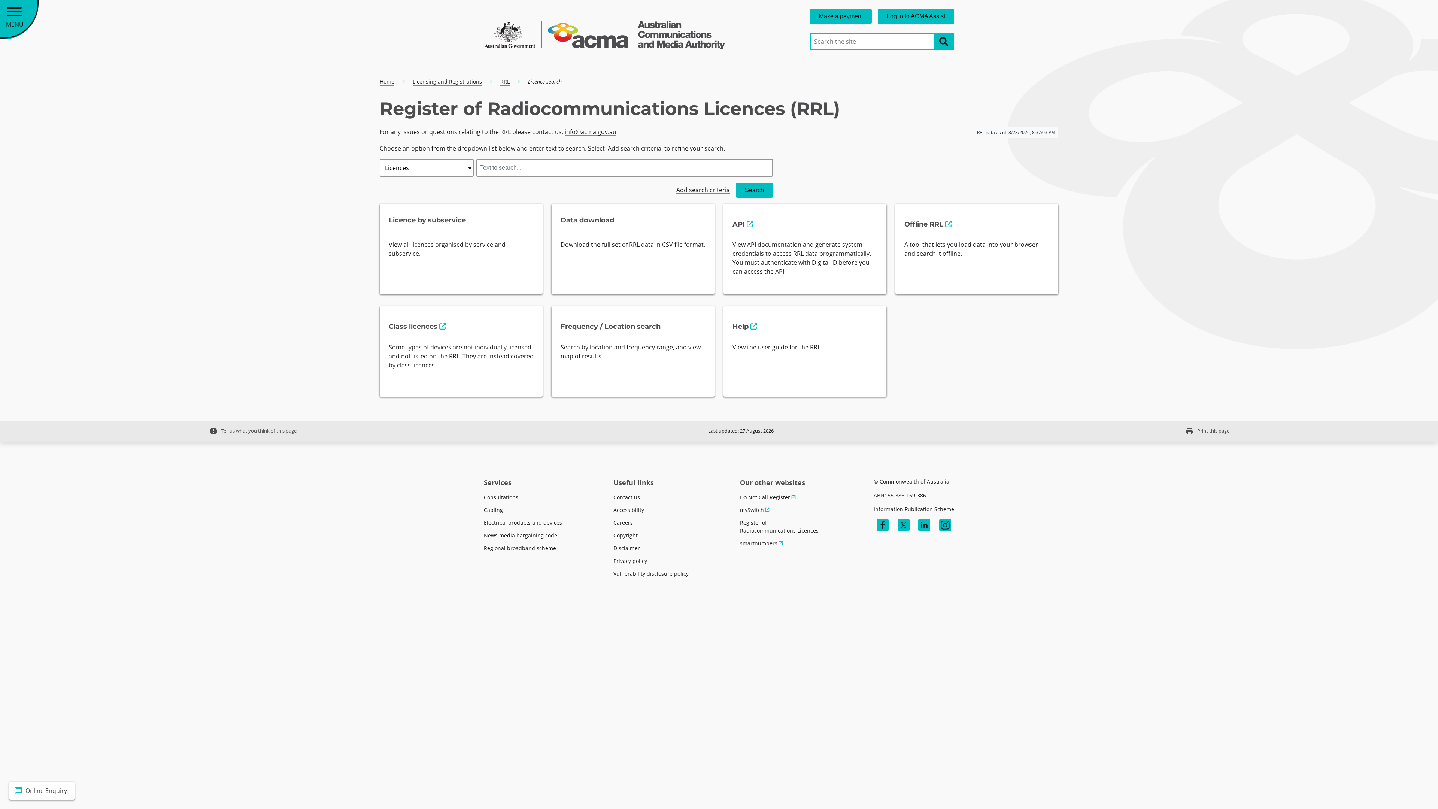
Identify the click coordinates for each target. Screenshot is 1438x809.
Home (387, 81)
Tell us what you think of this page (253, 431)
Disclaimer (626, 548)
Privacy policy (630, 560)
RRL (505, 81)
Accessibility (628, 509)
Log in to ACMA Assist (916, 16)
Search (754, 190)
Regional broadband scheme (520, 548)
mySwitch (752, 509)
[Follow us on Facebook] (883, 525)
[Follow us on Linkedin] (924, 525)
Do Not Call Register (765, 497)
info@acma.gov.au (590, 132)
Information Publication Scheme (914, 509)
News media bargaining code (520, 535)
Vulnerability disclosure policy (651, 573)
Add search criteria (703, 190)
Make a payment (841, 16)
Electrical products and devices (523, 522)
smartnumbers (758, 543)
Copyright (625, 535)
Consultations (501, 497)
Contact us (626, 497)
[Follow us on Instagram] (945, 525)
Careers (623, 522)
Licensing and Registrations (447, 81)
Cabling (493, 509)
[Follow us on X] (904, 525)
